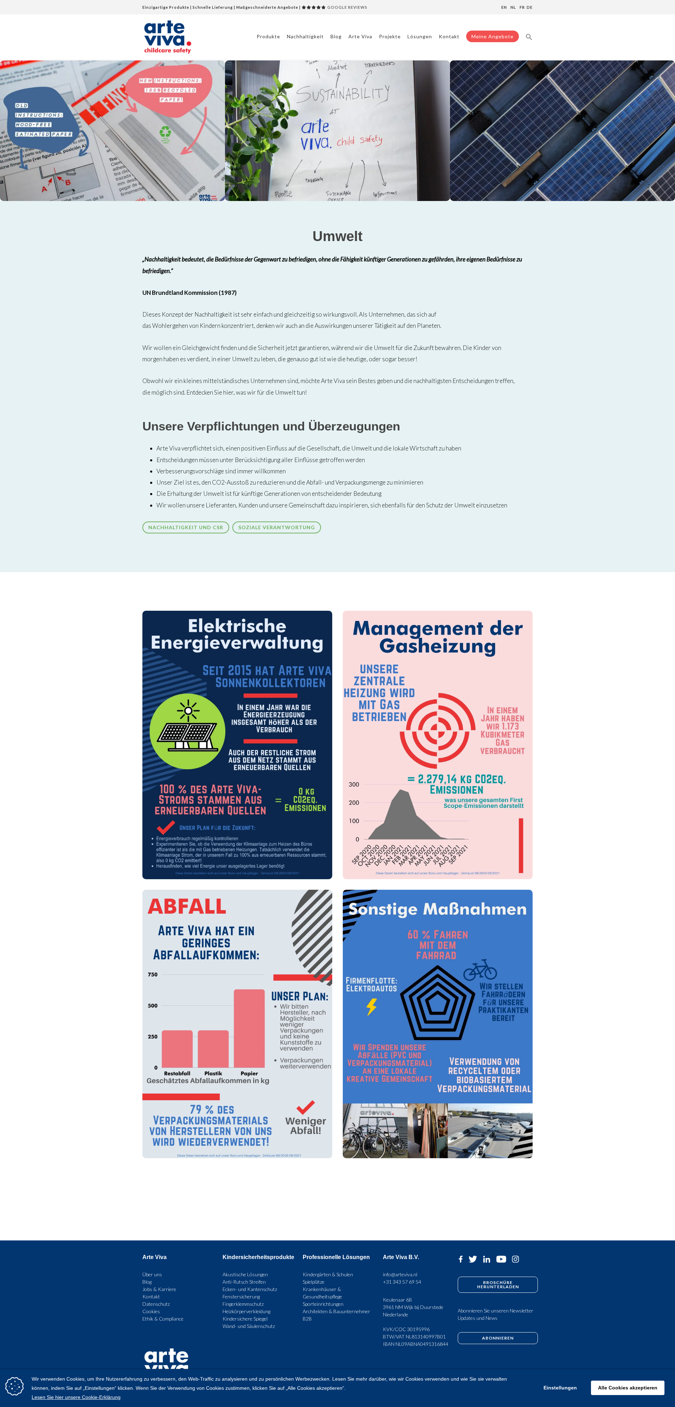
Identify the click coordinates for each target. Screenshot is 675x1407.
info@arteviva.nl (400, 1274)
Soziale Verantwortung (276, 527)
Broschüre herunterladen (498, 1284)
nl (513, 7)
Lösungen (419, 36)
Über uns (152, 1274)
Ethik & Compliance (163, 1319)
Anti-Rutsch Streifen (244, 1282)
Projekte (390, 36)
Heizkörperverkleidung (246, 1311)
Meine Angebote (492, 36)
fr (522, 7)
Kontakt (449, 36)
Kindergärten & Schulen (328, 1274)
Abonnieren (498, 1338)
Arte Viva (360, 36)
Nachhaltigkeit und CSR (185, 527)
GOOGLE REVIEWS (346, 7)
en (504, 7)
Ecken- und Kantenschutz (250, 1289)
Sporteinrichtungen (323, 1304)
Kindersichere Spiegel (245, 1319)
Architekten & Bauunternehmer (336, 1311)
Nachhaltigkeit (305, 36)
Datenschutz (156, 1304)
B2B (307, 1319)
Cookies (151, 1311)
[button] (529, 36)
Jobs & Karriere (159, 1289)
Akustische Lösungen (245, 1274)
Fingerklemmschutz (243, 1304)
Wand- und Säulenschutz (249, 1326)
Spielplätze (313, 1282)
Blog (336, 36)
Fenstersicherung (241, 1296)
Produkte (268, 36)
